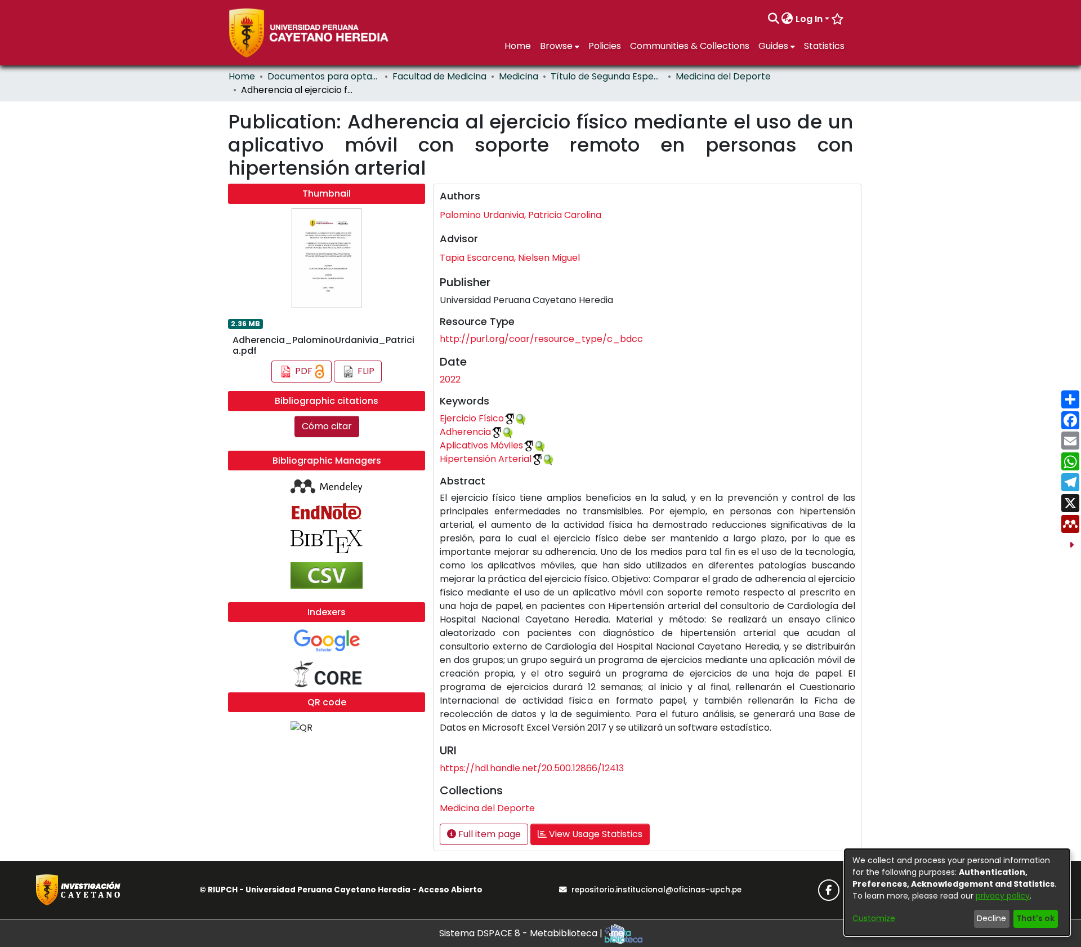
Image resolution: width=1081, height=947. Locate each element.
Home (242, 76)
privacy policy (1003, 895)
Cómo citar (327, 426)
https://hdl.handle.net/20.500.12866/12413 (532, 768)
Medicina (518, 76)
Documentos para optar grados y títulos (323, 76)
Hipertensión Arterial (485, 458)
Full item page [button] (488, 834)
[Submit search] (773, 19)
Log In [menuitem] (809, 18)
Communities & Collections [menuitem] (689, 45)
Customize (873, 918)
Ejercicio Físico (472, 418)
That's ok (1035, 918)
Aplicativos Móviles (481, 445)
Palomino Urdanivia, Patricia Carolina (520, 214)
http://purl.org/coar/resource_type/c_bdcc (541, 338)
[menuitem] (787, 19)
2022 (450, 379)
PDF (304, 370)
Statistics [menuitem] (824, 45)
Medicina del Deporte (723, 76)
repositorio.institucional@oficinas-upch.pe (656, 889)
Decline (991, 918)
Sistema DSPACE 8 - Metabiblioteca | (522, 933)
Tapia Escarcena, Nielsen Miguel (510, 257)
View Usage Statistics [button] (594, 834)
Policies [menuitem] (604, 45)
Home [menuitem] (517, 45)
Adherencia (465, 431)
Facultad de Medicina (439, 76)
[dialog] (957, 892)
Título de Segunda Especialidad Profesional (607, 76)
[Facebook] (828, 890)
